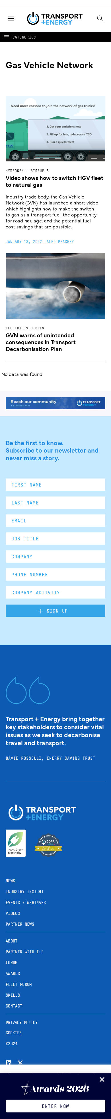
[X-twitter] (20, 1063)
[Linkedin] (9, 1063)
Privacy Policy (22, 1022)
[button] (20, 37)
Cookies (14, 1032)
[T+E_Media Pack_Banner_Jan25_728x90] (55, 407)
